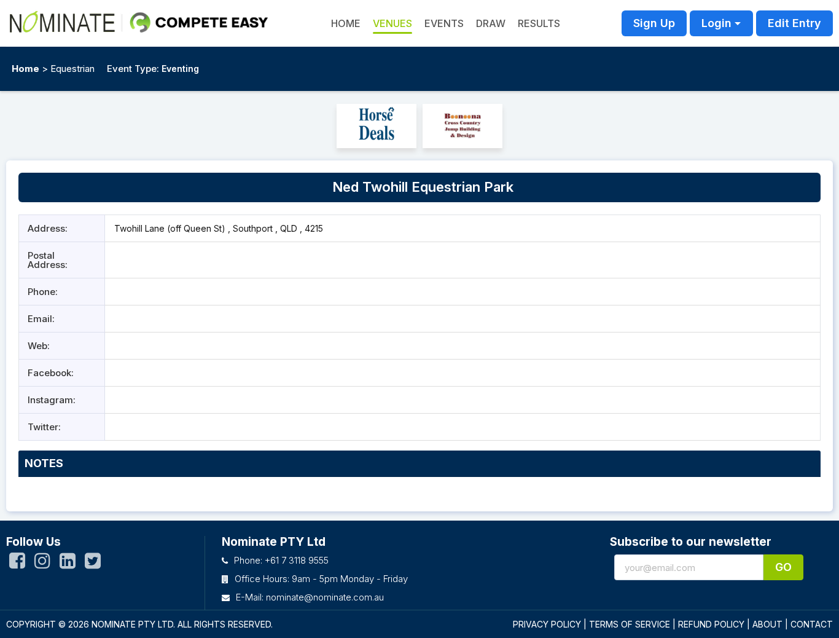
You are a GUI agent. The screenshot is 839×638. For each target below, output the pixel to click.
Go (783, 567)
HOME (346, 23)
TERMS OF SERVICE (629, 624)
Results (539, 23)
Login (716, 23)
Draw (490, 23)
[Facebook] (17, 563)
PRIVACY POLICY (547, 624)
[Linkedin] (68, 563)
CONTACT (811, 624)
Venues (392, 23)
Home (25, 68)
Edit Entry (794, 23)
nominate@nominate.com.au (325, 597)
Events (444, 23)
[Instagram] (42, 563)
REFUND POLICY (711, 624)
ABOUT (767, 624)
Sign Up (654, 23)
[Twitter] (93, 563)
